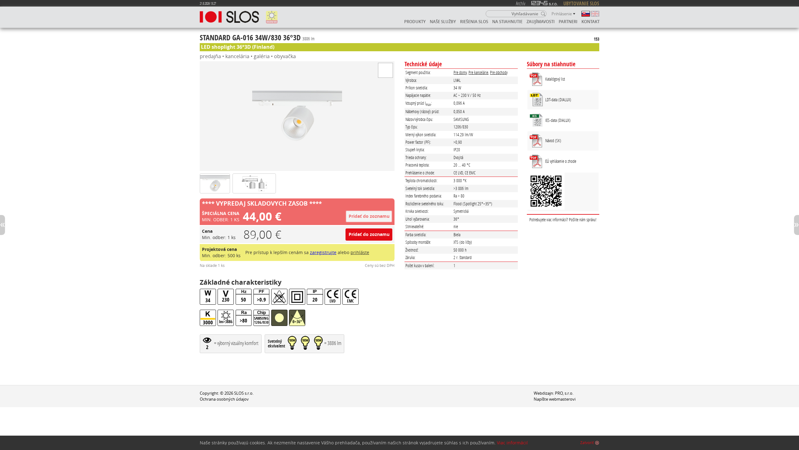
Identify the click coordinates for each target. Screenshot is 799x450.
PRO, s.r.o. (564, 393)
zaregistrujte (323, 252)
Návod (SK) (553, 140)
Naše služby (443, 21)
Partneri (568, 21)
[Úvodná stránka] (229, 17)
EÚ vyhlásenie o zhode (560, 161)
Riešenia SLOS (474, 21)
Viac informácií (512, 443)
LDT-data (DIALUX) (558, 99)
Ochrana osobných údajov (224, 399)
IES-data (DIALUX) (558, 120)
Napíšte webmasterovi (555, 399)
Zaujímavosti (541, 21)
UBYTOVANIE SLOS (581, 3)
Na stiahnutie (507, 21)
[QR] (563, 192)
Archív (520, 3)
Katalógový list (555, 79)
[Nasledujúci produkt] (796, 225)
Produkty (415, 21)
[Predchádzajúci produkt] (2, 225)
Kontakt (590, 21)
